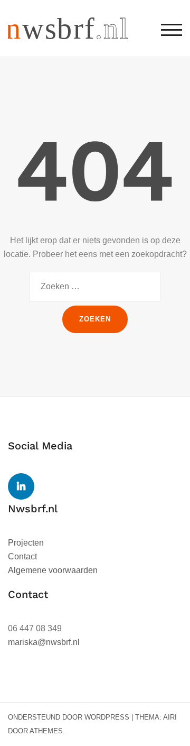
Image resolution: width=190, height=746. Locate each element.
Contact (22, 556)
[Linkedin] (21, 486)
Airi (170, 717)
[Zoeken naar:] (95, 286)
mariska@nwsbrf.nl (44, 642)
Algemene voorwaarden (53, 570)
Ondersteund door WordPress (68, 717)
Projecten (26, 542)
